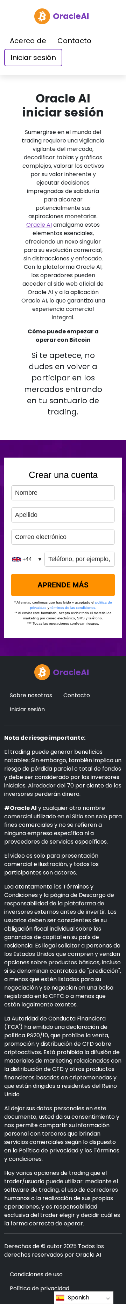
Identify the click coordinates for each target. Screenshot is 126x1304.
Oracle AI (39, 225)
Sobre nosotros (31, 695)
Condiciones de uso (36, 1274)
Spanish (78, 1297)
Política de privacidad (39, 1288)
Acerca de (28, 41)
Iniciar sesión (33, 57)
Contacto (74, 41)
